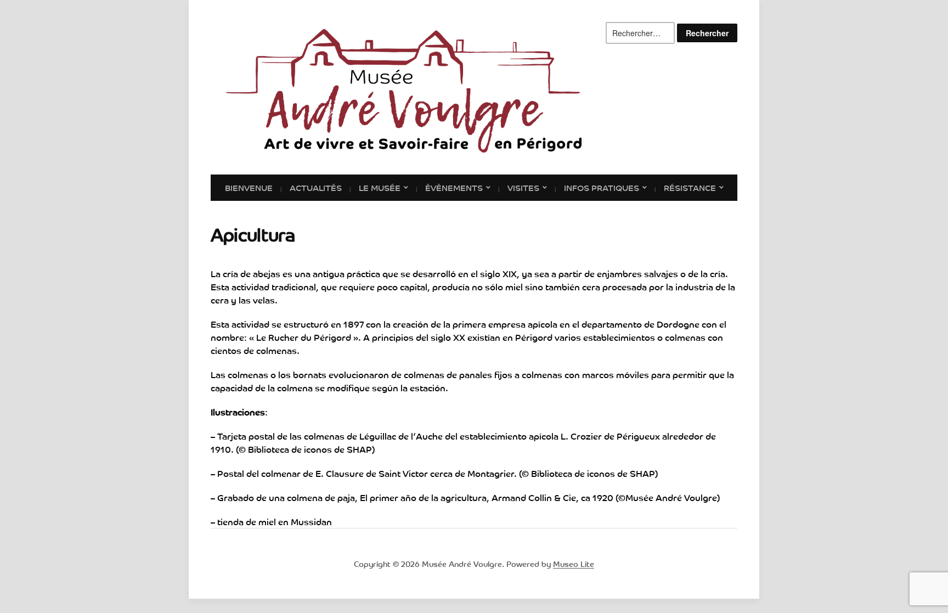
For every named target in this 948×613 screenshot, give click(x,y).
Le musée (379, 187)
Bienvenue (249, 187)
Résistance (690, 187)
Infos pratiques (601, 187)
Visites (523, 187)
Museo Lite (573, 563)
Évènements (454, 187)
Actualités (316, 187)
